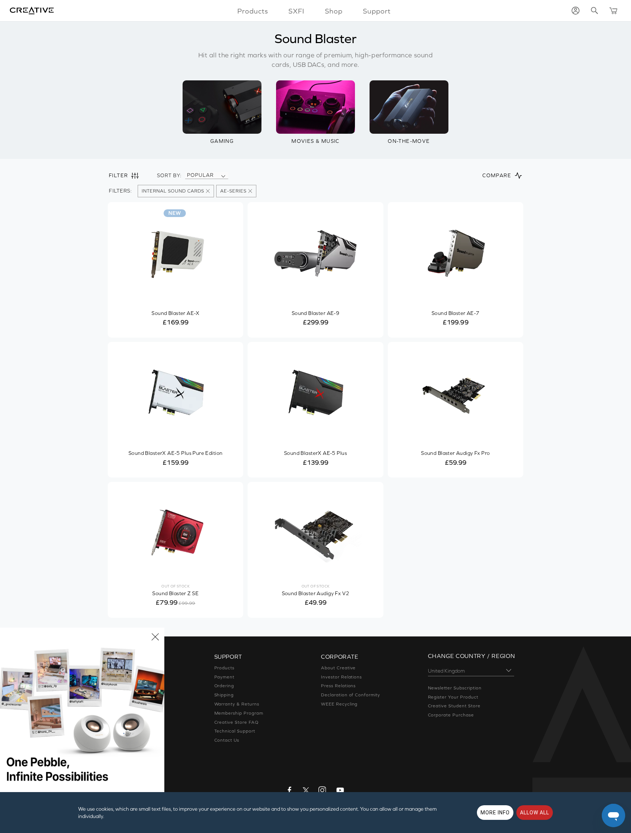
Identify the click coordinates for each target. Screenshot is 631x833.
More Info (495, 812)
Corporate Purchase (451, 715)
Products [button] (252, 11)
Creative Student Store (454, 705)
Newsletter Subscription (455, 688)
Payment (224, 677)
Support (377, 11)
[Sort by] (223, 175)
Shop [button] (334, 11)
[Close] (155, 637)
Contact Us (227, 740)
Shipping (224, 694)
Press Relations (338, 685)
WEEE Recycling (339, 704)
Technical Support (234, 731)
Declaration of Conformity (350, 694)
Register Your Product (453, 697)
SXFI (296, 11)
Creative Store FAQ (236, 722)
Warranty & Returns (236, 704)
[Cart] (613, 10)
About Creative (338, 667)
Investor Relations (341, 677)
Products (224, 667)
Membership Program (238, 713)
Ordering (224, 685)
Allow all (534, 812)
